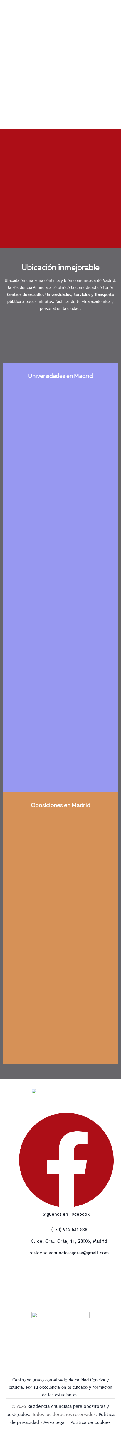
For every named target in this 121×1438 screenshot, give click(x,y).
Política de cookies (90, 1422)
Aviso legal (54, 1422)
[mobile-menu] (107, 9)
